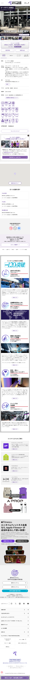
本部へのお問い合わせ (22, 643)
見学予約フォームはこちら (15, 157)
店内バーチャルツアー (25, 34)
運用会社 (7, 646)
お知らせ (3, 632)
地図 (7, 84)
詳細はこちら (16, 544)
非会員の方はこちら (22, 541)
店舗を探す (3, 609)
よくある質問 (4, 628)
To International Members (7, 639)
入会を (26, 3)
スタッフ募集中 (14, 244)
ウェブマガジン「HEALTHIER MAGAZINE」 (10, 635)
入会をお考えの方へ (5, 613)
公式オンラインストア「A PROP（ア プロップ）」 (11, 621)
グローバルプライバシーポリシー (16, 667)
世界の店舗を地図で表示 (15, 591)
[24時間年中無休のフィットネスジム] (15, 3)
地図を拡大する (14, 183)
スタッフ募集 (21, 639)
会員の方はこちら (7, 541)
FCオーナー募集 (7, 643)
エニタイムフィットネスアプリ (7, 617)
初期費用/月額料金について (12, 97)
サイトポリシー (10, 666)
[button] (1, 21)
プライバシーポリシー (20, 666)
